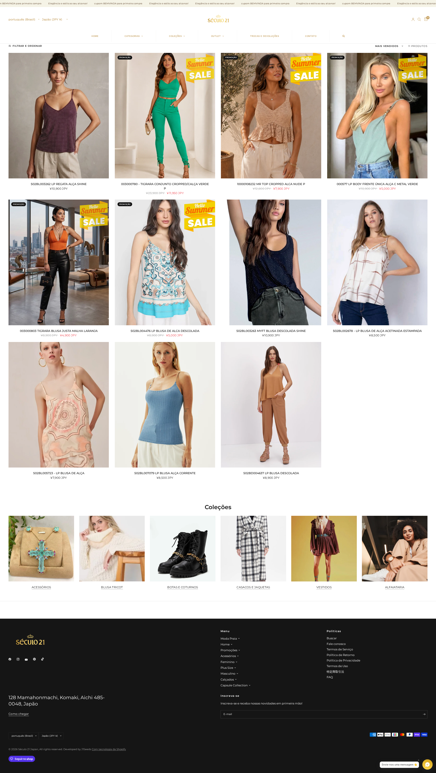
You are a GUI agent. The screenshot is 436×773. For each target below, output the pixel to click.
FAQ (330, 677)
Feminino (228, 662)
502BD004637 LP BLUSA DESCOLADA (271, 473)
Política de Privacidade (343, 660)
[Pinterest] (37, 659)
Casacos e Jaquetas (253, 587)
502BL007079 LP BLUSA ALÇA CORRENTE (165, 473)
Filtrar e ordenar (27, 46)
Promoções (229, 650)
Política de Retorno (341, 655)
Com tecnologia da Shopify (109, 749)
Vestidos (324, 587)
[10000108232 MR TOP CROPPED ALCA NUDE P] (271, 115)
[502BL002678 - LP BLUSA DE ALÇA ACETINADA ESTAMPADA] (377, 262)
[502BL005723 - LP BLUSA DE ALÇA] (59, 405)
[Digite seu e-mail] (424, 714)
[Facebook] (12, 659)
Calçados (227, 679)
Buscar (332, 638)
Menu (225, 631)
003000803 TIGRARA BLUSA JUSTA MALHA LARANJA (59, 331)
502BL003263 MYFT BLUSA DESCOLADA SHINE (271, 331)
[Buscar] (419, 19)
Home (225, 644)
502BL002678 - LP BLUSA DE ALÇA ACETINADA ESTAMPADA (377, 331)
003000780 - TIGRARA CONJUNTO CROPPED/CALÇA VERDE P (165, 186)
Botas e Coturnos (182, 587)
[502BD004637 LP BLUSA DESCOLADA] (271, 405)
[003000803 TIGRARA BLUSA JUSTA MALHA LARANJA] (59, 262)
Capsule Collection (234, 685)
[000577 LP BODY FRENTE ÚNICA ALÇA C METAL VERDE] (377, 115)
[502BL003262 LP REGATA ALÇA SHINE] (59, 115)
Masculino (228, 673)
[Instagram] (20, 659)
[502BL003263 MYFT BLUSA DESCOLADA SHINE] (271, 262)
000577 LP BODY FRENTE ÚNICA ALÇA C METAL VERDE (377, 184)
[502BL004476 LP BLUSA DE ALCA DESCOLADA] (165, 262)
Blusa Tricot (112, 587)
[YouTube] (28, 659)
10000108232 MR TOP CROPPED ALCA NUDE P (271, 184)
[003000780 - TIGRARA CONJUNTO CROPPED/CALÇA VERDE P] (165, 115)
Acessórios (41, 587)
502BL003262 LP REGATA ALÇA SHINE (59, 184)
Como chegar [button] (19, 714)
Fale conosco (336, 644)
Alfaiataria (394, 587)
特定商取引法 (335, 671)
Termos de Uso (337, 666)
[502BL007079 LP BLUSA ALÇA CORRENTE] (165, 405)
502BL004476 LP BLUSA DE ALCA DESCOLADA (165, 331)
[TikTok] (45, 659)
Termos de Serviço (340, 649)
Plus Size (227, 667)
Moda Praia (229, 638)
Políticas (334, 631)
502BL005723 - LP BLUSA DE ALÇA (58, 473)
